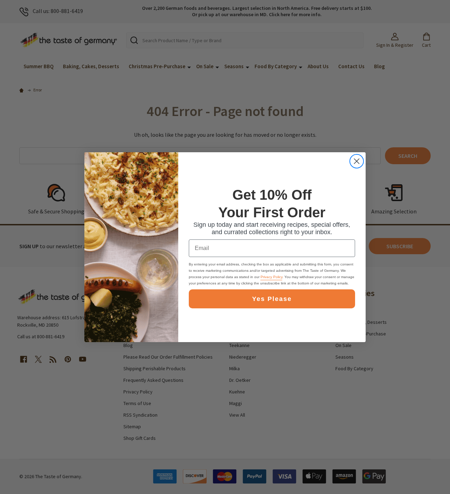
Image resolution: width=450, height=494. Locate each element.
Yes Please (272, 298)
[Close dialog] (357, 161)
